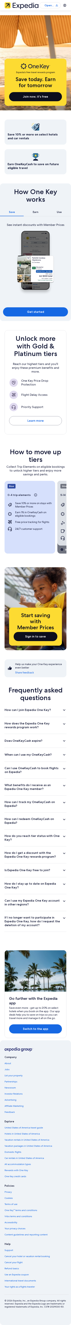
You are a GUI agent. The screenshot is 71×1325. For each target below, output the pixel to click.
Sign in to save (35, 636)
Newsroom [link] (10, 1087)
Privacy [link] (8, 1192)
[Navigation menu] (65, 5)
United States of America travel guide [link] (24, 1127)
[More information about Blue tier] (35, 495)
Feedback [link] (10, 1112)
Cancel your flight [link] (14, 1262)
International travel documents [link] (20, 1280)
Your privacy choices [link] (15, 1228)
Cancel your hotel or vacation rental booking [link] (27, 1256)
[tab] (12, 212)
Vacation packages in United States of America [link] (28, 1145)
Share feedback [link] (24, 672)
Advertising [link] (10, 1099)
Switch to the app (35, 1029)
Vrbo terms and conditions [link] (18, 1216)
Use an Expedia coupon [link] (17, 1274)
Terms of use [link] (11, 1204)
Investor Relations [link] (14, 1093)
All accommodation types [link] (18, 1164)
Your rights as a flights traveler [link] (20, 1286)
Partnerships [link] (11, 1081)
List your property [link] (14, 1075)
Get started (35, 312)
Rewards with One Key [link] (16, 1170)
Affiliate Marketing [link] (14, 1105)
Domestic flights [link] (13, 1152)
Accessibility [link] (11, 1222)
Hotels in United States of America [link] (22, 1133)
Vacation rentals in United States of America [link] (27, 1139)
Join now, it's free (35, 96)
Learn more (35, 420)
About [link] (8, 1063)
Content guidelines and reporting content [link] (26, 1234)
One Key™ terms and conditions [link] (21, 1210)
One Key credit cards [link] (15, 1176)
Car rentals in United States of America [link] (24, 1158)
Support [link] (9, 1250)
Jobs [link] (7, 1069)
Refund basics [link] (12, 1268)
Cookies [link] (9, 1198)
